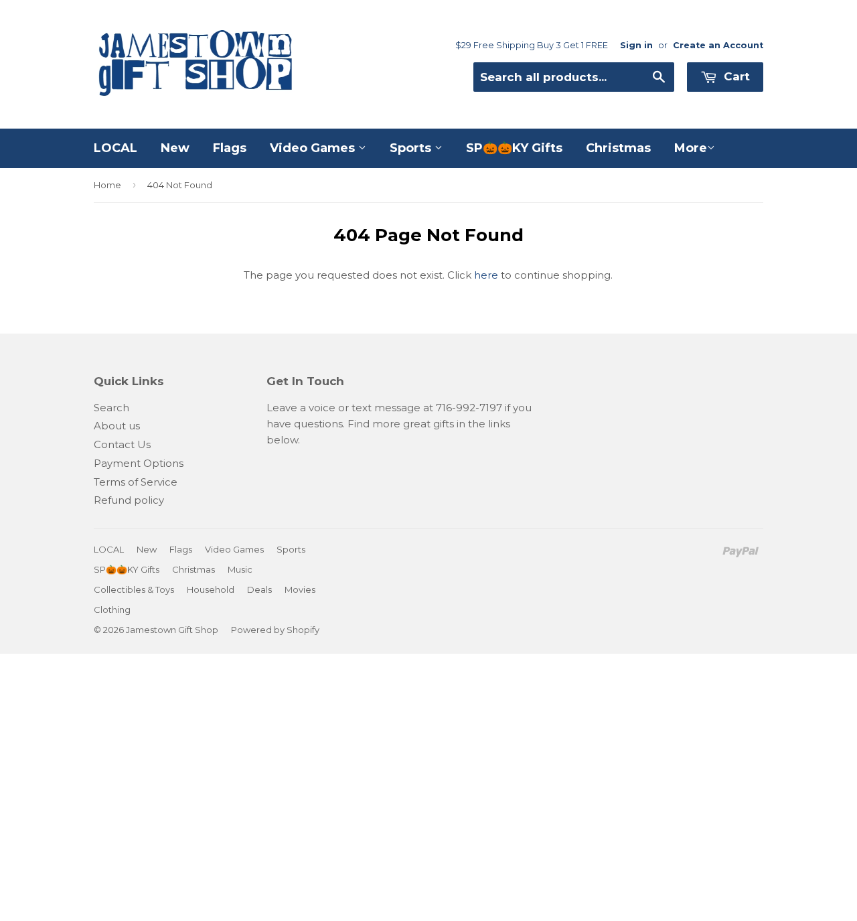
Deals (259, 589)
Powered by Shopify (275, 629)
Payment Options (138, 463)
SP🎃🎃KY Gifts (514, 148)
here (486, 275)
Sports (412, 148)
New (175, 148)
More (690, 148)
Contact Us (122, 444)
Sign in (636, 45)
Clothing (112, 609)
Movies (300, 589)
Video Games (314, 148)
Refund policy (129, 500)
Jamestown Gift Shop (172, 629)
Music (240, 569)
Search (111, 407)
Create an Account (718, 45)
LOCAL (115, 148)
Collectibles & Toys (134, 589)
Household (210, 589)
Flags (229, 148)
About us (117, 425)
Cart (735, 76)
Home (107, 185)
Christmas (618, 148)
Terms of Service (135, 482)
